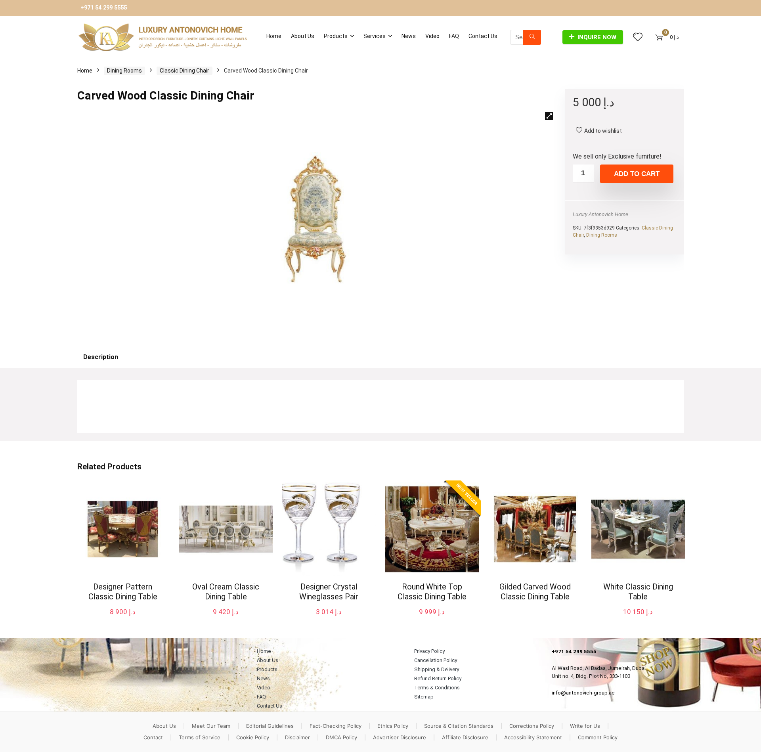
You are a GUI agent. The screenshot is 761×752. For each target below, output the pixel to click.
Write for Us (585, 726)
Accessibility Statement (533, 737)
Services (374, 36)
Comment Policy (598, 737)
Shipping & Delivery (436, 669)
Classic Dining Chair (184, 70)
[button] (549, 116)
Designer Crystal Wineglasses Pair (328, 591)
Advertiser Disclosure (399, 737)
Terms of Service (199, 737)
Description (100, 357)
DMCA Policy (341, 737)
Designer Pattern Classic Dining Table (122, 591)
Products (336, 36)
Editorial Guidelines (270, 726)
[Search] (532, 37)
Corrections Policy (531, 726)
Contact (153, 737)
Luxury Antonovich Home (600, 214)
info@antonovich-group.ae (583, 693)
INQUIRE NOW (596, 37)
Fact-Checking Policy (335, 726)
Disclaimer (297, 737)
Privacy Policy (429, 651)
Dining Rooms (124, 70)
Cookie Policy (252, 737)
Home (273, 36)
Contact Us (482, 36)
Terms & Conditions (437, 688)
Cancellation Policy (435, 660)
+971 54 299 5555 (103, 7)
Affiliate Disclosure (465, 737)
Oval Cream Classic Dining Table (225, 591)
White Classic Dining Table (638, 591)
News (409, 36)
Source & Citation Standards (458, 726)
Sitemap (424, 697)
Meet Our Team (211, 726)
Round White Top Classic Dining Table (432, 591)
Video (432, 36)
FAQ (454, 36)
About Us (302, 36)
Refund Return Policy (437, 678)
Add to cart (637, 174)
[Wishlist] (638, 37)
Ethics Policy (392, 726)
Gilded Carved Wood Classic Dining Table (535, 591)
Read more (535, 611)
